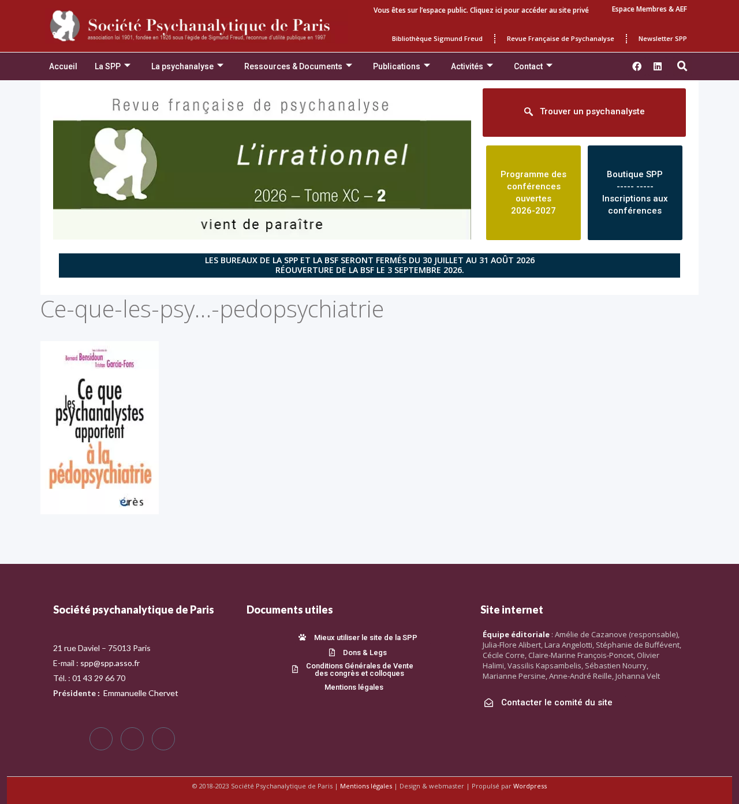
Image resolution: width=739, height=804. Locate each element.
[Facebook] (101, 738)
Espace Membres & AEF (649, 9)
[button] (682, 66)
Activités (467, 66)
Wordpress (530, 785)
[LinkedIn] (163, 738)
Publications (396, 66)
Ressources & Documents (293, 66)
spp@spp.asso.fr (110, 663)
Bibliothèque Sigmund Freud (437, 38)
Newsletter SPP (663, 38)
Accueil (63, 66)
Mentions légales (366, 785)
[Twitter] (132, 738)
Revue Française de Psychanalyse (560, 38)
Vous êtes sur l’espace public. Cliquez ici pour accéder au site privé (481, 10)
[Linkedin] (657, 66)
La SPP (108, 66)
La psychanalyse (182, 66)
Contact (528, 66)
